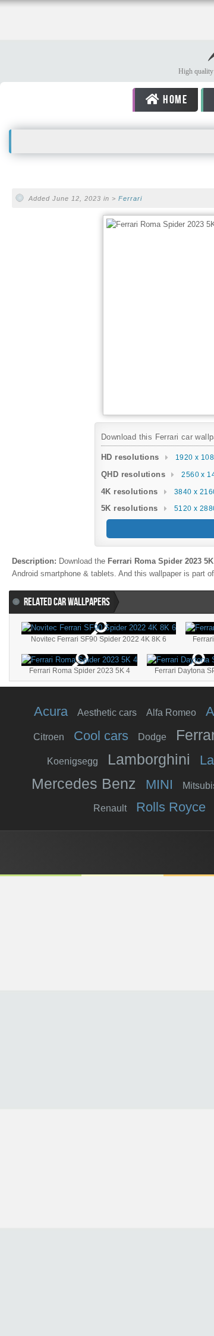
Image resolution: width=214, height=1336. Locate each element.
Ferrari (130, 198)
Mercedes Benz (84, 783)
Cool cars (101, 735)
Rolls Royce (171, 807)
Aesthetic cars (107, 713)
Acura (51, 711)
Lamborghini (149, 759)
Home (173, 100)
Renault (110, 808)
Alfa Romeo (171, 713)
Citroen (48, 737)
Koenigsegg (72, 761)
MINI (159, 784)
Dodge (152, 737)
